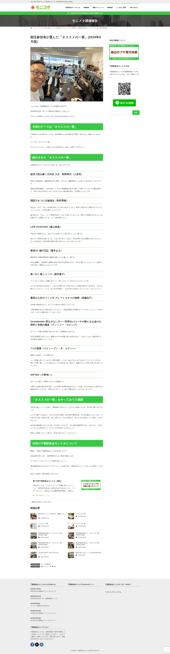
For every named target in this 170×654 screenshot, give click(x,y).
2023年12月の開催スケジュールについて (43, 613)
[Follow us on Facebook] (32, 645)
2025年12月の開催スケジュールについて (43, 591)
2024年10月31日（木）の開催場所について (43, 598)
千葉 (55, 566)
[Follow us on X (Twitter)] (37, 645)
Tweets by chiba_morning (113, 592)
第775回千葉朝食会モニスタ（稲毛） (47, 481)
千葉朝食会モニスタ (42, 495)
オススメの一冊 (80, 514)
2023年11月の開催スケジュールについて (43, 620)
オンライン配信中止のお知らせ (40, 606)
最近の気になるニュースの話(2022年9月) (88, 552)
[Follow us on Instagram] (41, 645)
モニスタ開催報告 (46, 564)
